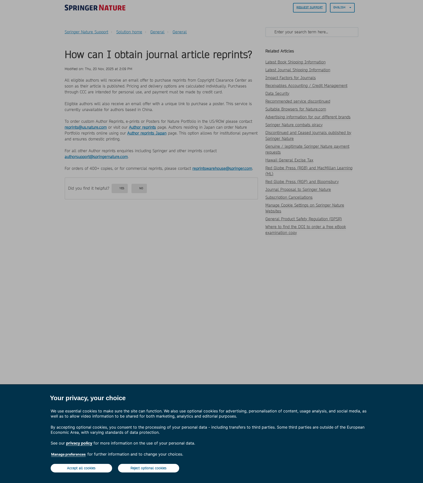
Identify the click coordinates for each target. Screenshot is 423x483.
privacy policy (79, 443)
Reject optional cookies (148, 468)
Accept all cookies (81, 468)
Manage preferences (68, 454)
